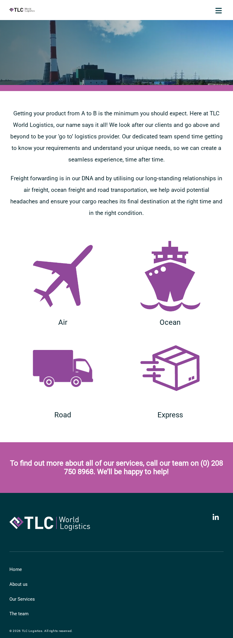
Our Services (22, 599)
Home (15, 569)
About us (18, 584)
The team (19, 613)
